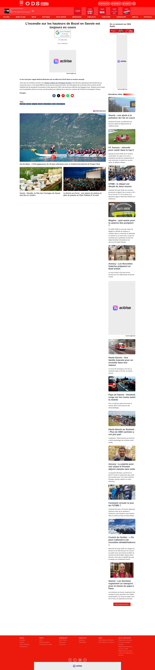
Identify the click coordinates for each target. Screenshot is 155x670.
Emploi (135, 17)
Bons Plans (20, 17)
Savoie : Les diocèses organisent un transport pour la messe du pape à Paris (121, 585)
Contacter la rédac (45, 644)
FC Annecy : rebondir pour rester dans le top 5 (121, 148)
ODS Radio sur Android (106, 642)
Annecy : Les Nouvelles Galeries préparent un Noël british (120, 266)
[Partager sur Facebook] (53, 96)
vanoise (40, 104)
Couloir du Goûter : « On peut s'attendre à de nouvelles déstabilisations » (121, 541)
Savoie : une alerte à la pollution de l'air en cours (121, 116)
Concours (106, 17)
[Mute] (32, 11)
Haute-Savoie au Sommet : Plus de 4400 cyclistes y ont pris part (121, 432)
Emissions (62, 642)
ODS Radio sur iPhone (106, 640)
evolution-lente (60, 104)
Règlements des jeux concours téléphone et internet (126, 653)
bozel (53, 104)
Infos (34, 17)
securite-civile (47, 104)
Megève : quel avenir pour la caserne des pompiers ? (121, 223)
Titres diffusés (24, 644)
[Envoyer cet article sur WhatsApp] (67, 96)
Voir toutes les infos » (122, 604)
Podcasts (92, 17)
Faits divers (61, 17)
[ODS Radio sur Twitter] (75, 660)
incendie (28, 104)
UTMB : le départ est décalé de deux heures (119, 185)
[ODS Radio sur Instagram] (85, 660)
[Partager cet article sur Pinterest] (63, 96)
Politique (46, 17)
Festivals (148, 17)
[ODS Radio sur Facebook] (70, 660)
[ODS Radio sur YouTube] (80, 660)
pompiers (22, 104)
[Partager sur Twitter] (58, 96)
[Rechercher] (134, 3)
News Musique (44, 642)
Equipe (22, 642)
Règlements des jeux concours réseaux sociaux (125, 642)
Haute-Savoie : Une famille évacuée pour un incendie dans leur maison (120, 361)
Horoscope (121, 17)
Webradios (76, 17)
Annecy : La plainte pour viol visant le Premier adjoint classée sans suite (121, 466)
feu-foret (34, 104)
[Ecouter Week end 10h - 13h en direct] (122, 31)
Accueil (6, 17)
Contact (22, 640)
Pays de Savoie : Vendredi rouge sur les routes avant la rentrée (121, 397)
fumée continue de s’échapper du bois (58, 83)
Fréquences (23, 646)
